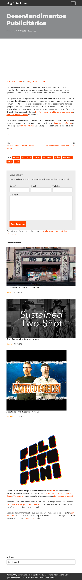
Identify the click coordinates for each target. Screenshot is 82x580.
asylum (16, 157)
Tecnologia (18, 496)
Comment (15, 195)
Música (61, 493)
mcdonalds (47, 157)
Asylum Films (33, 81)
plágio (57, 157)
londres (37, 157)
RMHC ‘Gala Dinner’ (14, 81)
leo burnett (26, 157)
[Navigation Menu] (73, 3)
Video (10, 162)
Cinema (67, 493)
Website (56, 186)
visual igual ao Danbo (62, 123)
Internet (9, 417)
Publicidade (10, 31)
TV (15, 417)
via (7, 134)
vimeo (17, 162)
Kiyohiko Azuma (27, 126)
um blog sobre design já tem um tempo (23, 504)
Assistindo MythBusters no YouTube (23, 412)
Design (9, 292)
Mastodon (30, 518)
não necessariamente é (63, 496)
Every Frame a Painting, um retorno (23, 339)
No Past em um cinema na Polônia (22, 287)
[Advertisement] (41, 538)
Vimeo (45, 81)
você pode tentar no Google (42, 577)
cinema (9, 344)
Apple (54, 493)
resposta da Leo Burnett (17, 114)
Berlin (52, 490)
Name (13, 186)
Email (34, 186)
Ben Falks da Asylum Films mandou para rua (54, 112)
